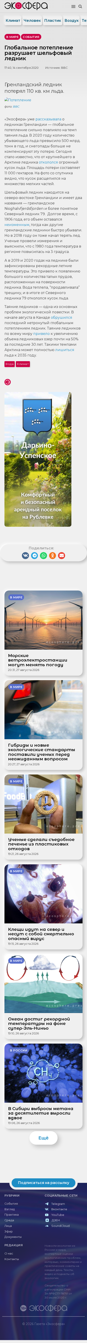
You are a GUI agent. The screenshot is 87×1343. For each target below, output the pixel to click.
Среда (9, 1220)
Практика (11, 1214)
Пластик (52, 20)
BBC (64, 67)
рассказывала (48, 119)
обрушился (61, 317)
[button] (73, 7)
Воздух (71, 20)
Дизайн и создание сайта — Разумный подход (57, 1328)
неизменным (16, 225)
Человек (32, 20)
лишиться (64, 350)
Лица (8, 1226)
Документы (13, 1237)
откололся (49, 162)
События (11, 1203)
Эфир (8, 1231)
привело (41, 334)
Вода (10, 364)
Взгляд (9, 1209)
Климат (13, 20)
